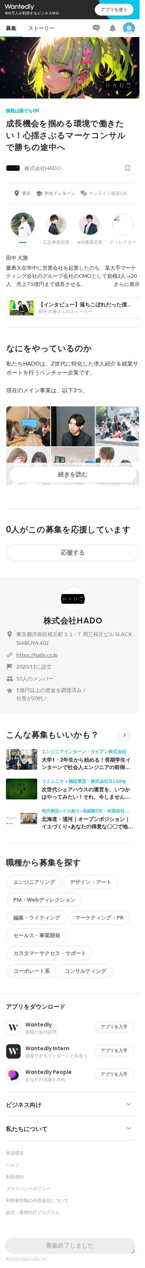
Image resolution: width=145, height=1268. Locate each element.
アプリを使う (114, 9)
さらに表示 (127, 284)
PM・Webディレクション (44, 899)
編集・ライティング (36, 917)
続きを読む (73, 474)
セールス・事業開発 (36, 935)
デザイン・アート (91, 882)
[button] (72, 1007)
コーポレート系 (31, 971)
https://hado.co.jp (37, 655)
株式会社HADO (73, 620)
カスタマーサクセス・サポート (49, 953)
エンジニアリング (34, 882)
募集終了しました (70, 1245)
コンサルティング (85, 971)
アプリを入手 (114, 1027)
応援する (73, 552)
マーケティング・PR (99, 917)
